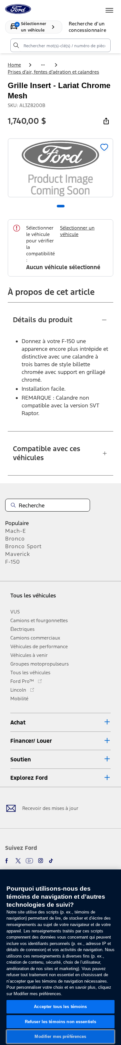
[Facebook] (7, 860)
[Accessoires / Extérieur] (42, 65)
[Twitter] (18, 860)
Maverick (17, 554)
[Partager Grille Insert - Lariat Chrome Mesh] (106, 121)
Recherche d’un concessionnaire (87, 27)
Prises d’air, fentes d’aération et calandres (53, 72)
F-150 (12, 561)
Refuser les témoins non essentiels (60, 1021)
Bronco (15, 538)
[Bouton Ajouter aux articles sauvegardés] (104, 147)
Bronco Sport (23, 546)
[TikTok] (51, 860)
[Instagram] (40, 860)
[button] (60, 722)
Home (14, 65)
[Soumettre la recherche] (16, 45)
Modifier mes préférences (60, 1036)
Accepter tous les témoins (60, 1006)
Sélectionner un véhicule (77, 231)
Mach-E (15, 530)
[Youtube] (29, 860)
